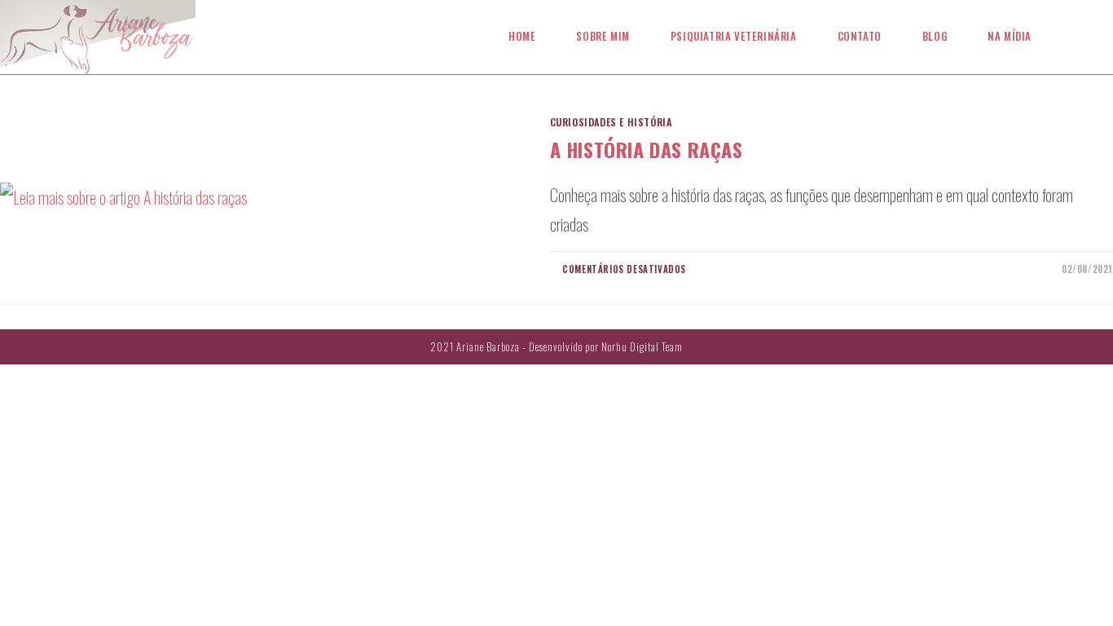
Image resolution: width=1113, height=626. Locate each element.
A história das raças (646, 149)
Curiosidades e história (611, 122)
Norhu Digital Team (642, 346)
